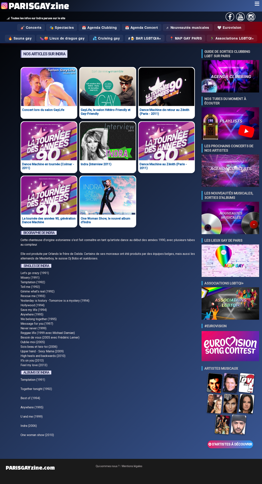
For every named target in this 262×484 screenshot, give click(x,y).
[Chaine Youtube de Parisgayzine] (240, 18)
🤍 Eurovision (229, 27)
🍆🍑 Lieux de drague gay (62, 38)
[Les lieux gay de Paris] (230, 261)
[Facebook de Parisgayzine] (230, 18)
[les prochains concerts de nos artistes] (230, 171)
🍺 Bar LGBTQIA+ (145, 38)
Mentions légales (132, 466)
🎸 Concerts (31, 27)
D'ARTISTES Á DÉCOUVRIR (231, 444)
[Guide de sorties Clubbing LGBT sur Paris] (230, 76)
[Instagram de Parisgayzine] (251, 18)
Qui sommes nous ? (107, 466)
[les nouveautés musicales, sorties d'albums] (230, 218)
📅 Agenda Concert (141, 27)
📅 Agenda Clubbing (99, 27)
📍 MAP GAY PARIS (186, 38)
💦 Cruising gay (106, 38)
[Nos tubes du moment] (230, 123)
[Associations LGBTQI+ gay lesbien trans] (230, 303)
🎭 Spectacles (61, 27)
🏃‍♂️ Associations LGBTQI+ (232, 38)
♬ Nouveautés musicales (187, 27)
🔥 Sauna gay (20, 38)
